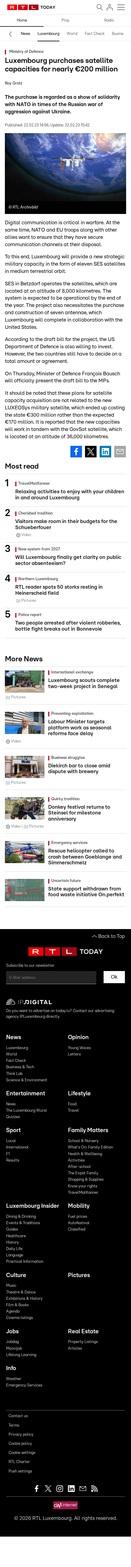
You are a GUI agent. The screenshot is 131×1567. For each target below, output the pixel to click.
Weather (13, 1379)
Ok (114, 977)
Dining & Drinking (21, 1217)
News (25, 34)
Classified (76, 1229)
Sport (13, 1130)
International (17, 1147)
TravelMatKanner (83, 1193)
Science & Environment (26, 1080)
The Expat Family (83, 1173)
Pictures (79, 1275)
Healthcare (16, 1236)
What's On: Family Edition (90, 1147)
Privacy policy (21, 1435)
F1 (8, 1154)
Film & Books (17, 1305)
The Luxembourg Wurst (26, 1111)
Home (22, 20)
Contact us (18, 1416)
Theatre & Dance (21, 1292)
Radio (109, 20)
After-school (79, 1167)
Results (12, 1160)
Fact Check (94, 34)
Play (65, 20)
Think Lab (14, 1074)
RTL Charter (19, 1462)
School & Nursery (83, 1141)
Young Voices (79, 1048)
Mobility (79, 1206)
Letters (74, 1054)
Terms (14, 1426)
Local (11, 1141)
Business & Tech (20, 1067)
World (72, 34)
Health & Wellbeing (85, 1154)
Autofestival (79, 1223)
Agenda (12, 1312)
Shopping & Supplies (86, 1180)
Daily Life (14, 1249)
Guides (12, 1229)
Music (11, 1286)
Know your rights (82, 1186)
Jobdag (12, 1342)
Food (72, 1104)
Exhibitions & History (24, 1299)
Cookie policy (20, 1444)
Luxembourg (48, 34)
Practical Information (24, 1262)
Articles (75, 1349)
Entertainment (25, 1094)
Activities (76, 1160)
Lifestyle (79, 1094)
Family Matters (88, 1130)
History (12, 1243)
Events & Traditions (23, 1223)
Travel (73, 1111)
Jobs (12, 1332)
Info (11, 1368)
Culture (16, 1275)
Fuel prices (77, 1217)
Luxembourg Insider (32, 1206)
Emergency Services (24, 1385)
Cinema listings (19, 1318)
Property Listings (83, 1342)
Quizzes (13, 1117)
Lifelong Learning (21, 1355)
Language (14, 1255)
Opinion (78, 1037)
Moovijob (14, 1349)
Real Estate (83, 1332)
